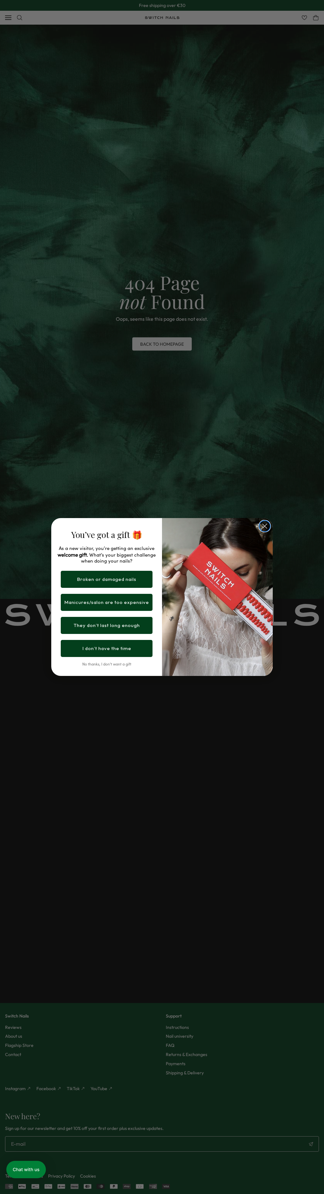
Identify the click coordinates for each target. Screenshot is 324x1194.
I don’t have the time (106, 648)
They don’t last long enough (107, 625)
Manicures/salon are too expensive (106, 602)
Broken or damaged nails (106, 579)
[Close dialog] (264, 526)
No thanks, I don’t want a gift (106, 663)
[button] (26, 1169)
